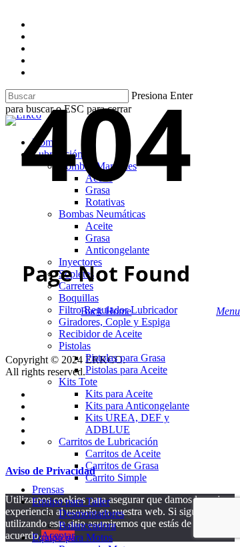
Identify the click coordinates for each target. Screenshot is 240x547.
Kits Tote (78, 381)
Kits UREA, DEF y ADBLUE (127, 423)
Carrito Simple (116, 477)
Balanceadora (87, 525)
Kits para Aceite (119, 393)
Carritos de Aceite (123, 453)
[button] (228, 311)
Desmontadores (91, 513)
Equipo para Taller (71, 501)
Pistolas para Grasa (125, 357)
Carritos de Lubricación (108, 441)
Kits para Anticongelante (137, 405)
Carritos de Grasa (122, 465)
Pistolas (75, 345)
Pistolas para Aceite (126, 369)
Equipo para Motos (72, 537)
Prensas (48, 489)
